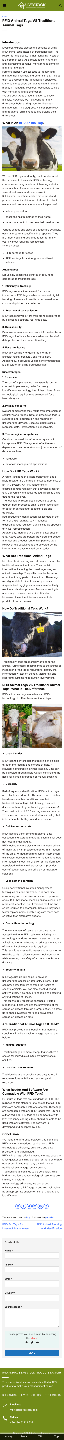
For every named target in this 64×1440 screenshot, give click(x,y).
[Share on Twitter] (29, 1206)
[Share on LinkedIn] (46, 1206)
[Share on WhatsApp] (18, 1206)
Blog (4, 16)
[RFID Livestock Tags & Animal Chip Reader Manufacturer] (32, 5)
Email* (8, 1278)
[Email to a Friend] (34, 1206)
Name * (9, 1250)
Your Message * (13, 1306)
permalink (50, 1217)
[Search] (60, 5)
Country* (10, 1292)
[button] (4, 5)
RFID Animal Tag (31, 123)
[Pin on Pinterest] (40, 1206)
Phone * (9, 1264)
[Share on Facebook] (23, 1206)
